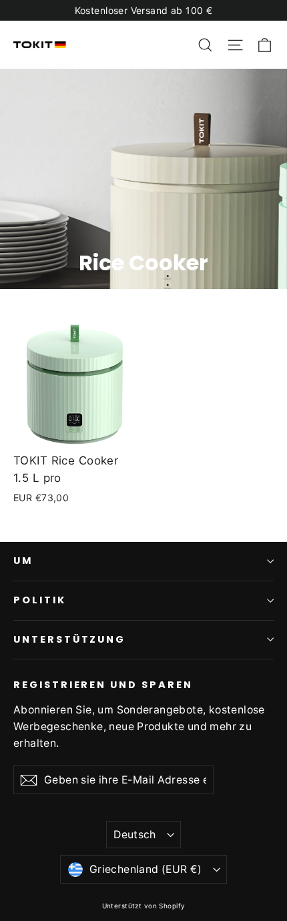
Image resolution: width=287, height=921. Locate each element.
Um (23, 560)
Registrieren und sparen (103, 684)
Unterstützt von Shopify (144, 906)
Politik (39, 600)
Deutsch (134, 834)
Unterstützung (69, 639)
